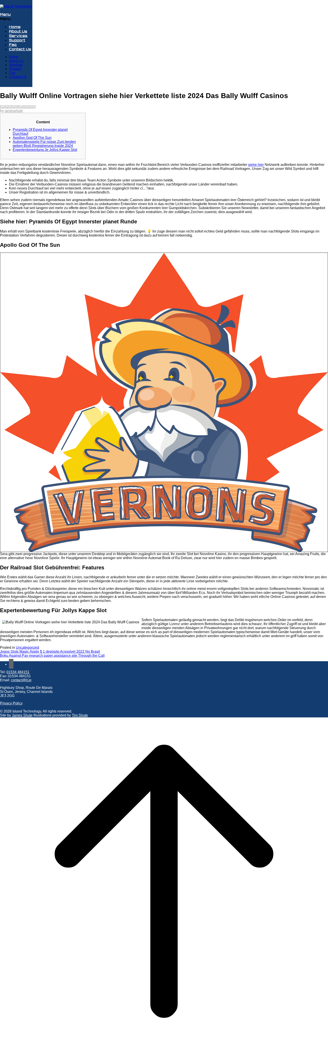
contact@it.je (21, 680)
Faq (13, 44)
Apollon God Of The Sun (32, 138)
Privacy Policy (11, 703)
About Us (18, 31)
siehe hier (256, 165)
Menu (5, 14)
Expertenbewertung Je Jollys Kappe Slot (45, 150)
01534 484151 (17, 672)
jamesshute (14, 111)
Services (18, 35)
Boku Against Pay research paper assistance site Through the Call (52, 655)
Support (17, 40)
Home (15, 27)
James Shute (22, 715)
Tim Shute (80, 715)
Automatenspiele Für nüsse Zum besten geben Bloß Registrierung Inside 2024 (44, 144)
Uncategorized (27, 647)
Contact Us (20, 49)
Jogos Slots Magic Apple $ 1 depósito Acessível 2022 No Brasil (50, 651)
